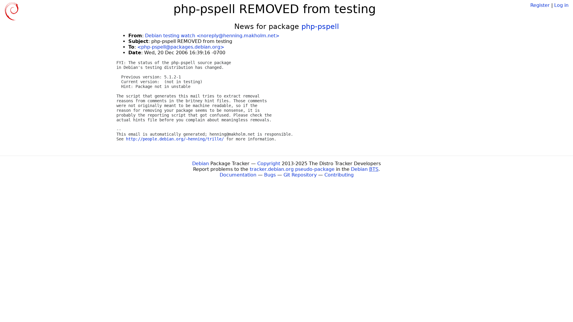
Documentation (238, 175)
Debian (200, 163)
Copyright (268, 163)
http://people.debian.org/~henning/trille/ (175, 139)
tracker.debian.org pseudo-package (292, 169)
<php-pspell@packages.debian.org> (180, 47)
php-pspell (320, 26)
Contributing (339, 175)
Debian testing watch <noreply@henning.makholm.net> (212, 35)
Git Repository (300, 175)
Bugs (270, 175)
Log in (561, 5)
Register (540, 5)
